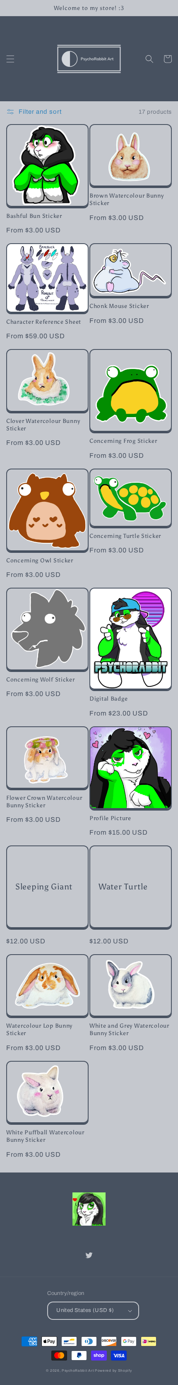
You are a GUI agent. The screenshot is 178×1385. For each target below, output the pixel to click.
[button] (10, 59)
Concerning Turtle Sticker (125, 536)
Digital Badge (108, 698)
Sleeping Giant (43, 887)
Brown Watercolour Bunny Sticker (126, 199)
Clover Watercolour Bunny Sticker (43, 424)
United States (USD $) (85, 1310)
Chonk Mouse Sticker (119, 306)
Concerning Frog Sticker (123, 441)
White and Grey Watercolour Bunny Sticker (129, 1029)
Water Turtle (123, 887)
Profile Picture (110, 818)
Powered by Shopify (113, 1371)
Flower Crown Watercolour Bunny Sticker (44, 801)
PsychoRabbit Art (78, 1371)
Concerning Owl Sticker (39, 560)
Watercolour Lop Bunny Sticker (39, 1029)
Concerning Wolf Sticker (40, 679)
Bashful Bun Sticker (34, 216)
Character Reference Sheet (43, 321)
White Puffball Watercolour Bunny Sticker (45, 1136)
